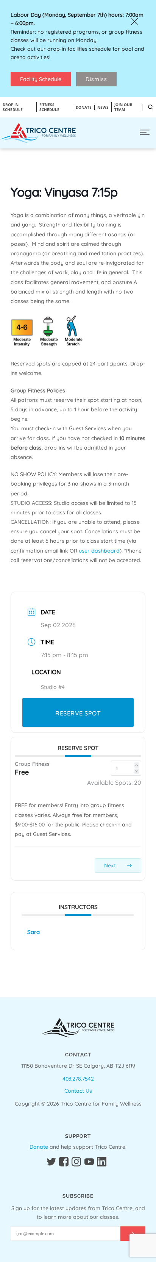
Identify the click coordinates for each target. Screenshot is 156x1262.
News (103, 107)
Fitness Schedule (49, 107)
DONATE (84, 107)
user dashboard (99, 550)
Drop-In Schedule (13, 107)
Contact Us (78, 1090)
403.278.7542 (78, 1078)
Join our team (123, 107)
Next (110, 865)
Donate (39, 1146)
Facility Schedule (40, 79)
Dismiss (96, 79)
